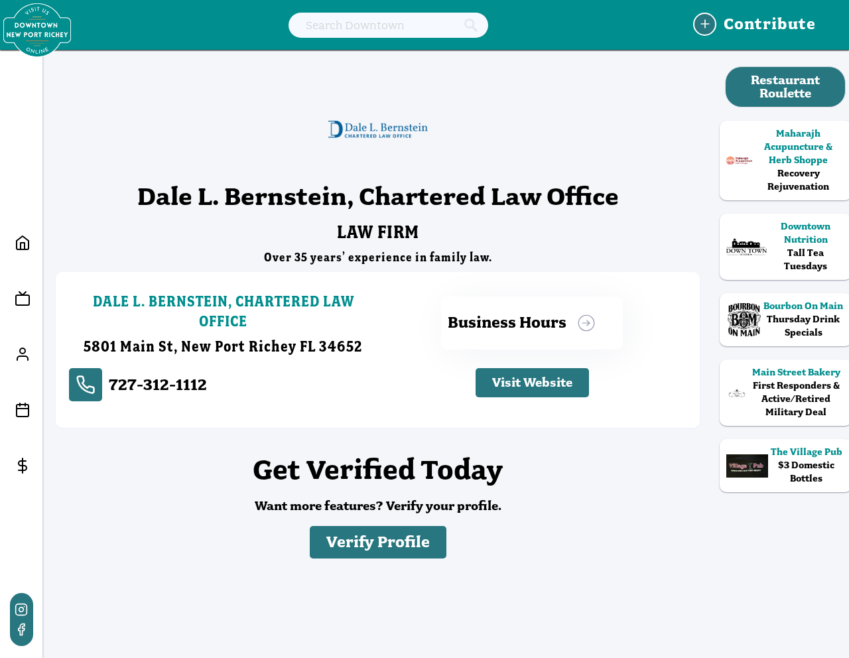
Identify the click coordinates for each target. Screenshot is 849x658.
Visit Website (532, 382)
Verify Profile (378, 542)
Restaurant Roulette (785, 86)
